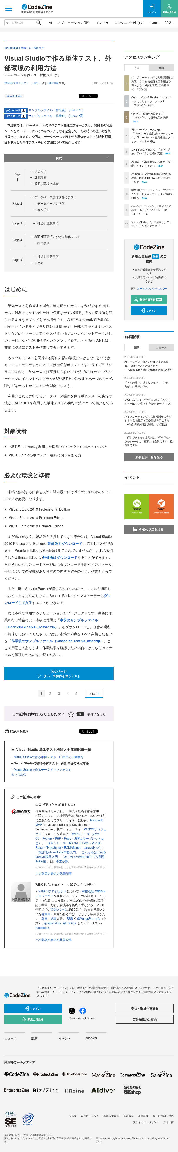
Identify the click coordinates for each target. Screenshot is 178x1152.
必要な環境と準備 (46, 183)
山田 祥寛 (53, 83)
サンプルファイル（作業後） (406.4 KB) (56, 110)
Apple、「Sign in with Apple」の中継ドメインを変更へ (152, 163)
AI (50, 22)
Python (154, 22)
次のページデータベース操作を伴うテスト (59, 673)
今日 (136, 68)
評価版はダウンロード (60, 557)
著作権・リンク (90, 1116)
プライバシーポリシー (146, 1122)
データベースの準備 (51, 203)
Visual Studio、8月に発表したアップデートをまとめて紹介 (151, 224)
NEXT (93, 693)
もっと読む (18, 774)
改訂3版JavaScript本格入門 (57, 852)
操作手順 (43, 209)
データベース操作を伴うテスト (55, 197)
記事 (54, 918)
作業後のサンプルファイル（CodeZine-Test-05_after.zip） (57, 640)
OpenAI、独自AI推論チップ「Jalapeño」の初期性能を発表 (149, 115)
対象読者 (40, 177)
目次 (59, 158)
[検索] (38, 23)
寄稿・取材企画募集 (144, 1008)
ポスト (89, 96)
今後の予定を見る (151, 529)
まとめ (38, 262)
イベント (65, 1038)
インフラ (102, 22)
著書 (44, 918)
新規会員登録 (150, 300)
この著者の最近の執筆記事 (53, 873)
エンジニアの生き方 (129, 22)
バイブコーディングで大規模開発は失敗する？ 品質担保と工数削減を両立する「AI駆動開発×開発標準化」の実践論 (152, 83)
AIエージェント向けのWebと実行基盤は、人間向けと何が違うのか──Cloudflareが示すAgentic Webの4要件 (148, 365)
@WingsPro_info (88, 918)
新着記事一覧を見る (149, 457)
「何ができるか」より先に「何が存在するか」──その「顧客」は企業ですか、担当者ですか (148, 441)
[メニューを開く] (8, 8)
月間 (161, 68)
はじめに (40, 171)
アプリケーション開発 (74, 22)
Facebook (42, 927)
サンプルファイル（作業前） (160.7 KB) (56, 115)
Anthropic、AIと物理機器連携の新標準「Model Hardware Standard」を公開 (152, 177)
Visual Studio (14, 96)
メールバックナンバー (152, 288)
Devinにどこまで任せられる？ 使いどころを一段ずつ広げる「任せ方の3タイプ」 (148, 401)
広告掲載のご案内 (145, 1019)
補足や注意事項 (48, 223)
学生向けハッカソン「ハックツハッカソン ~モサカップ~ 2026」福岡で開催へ (152, 193)
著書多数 (62, 861)
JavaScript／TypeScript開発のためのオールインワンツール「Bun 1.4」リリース (151, 209)
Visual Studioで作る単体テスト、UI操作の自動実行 (49, 757)
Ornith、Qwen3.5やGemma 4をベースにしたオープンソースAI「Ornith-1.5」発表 (151, 101)
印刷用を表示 (19, 731)
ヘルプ (72, 1116)
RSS (70, 918)
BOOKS (91, 1038)
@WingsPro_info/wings (60, 923)
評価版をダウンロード (65, 543)
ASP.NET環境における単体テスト (57, 236)
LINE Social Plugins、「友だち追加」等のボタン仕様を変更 (150, 151)
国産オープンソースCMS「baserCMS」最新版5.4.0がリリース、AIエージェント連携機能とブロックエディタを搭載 (152, 135)
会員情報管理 (111, 1116)
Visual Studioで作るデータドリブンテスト (42, 769)
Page (17, 203)
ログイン (151, 310)
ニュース (161, 347)
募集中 (46, 914)
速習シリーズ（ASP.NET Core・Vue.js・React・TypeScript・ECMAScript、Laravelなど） (69, 845)
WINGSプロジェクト (52, 891)
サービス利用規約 (163, 1116)
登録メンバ (58, 909)
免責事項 (128, 1116)
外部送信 (168, 1122)
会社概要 (143, 1116)
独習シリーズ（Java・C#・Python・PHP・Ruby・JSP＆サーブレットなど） (69, 838)
